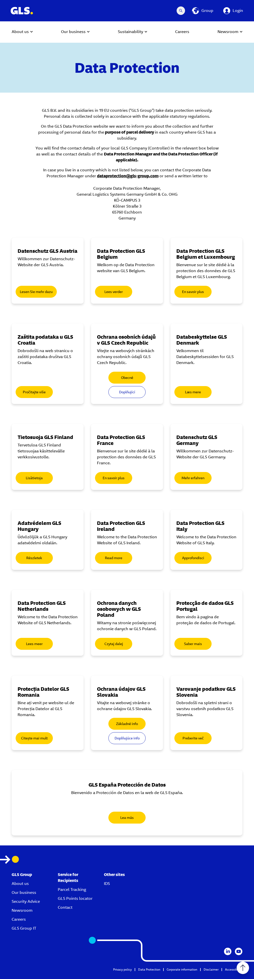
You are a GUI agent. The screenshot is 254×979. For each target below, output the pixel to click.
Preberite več (193, 738)
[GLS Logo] (21, 10)
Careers (19, 919)
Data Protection (149, 969)
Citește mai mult (34, 738)
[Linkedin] (227, 951)
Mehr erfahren (193, 478)
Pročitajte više (34, 392)
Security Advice (26, 901)
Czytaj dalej (113, 644)
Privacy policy (122, 969)
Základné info (127, 724)
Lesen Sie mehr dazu (36, 292)
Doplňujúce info (127, 738)
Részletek (34, 558)
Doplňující (127, 392)
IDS (107, 883)
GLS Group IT (24, 928)
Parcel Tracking (72, 889)
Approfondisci (193, 558)
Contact (65, 907)
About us (20, 883)
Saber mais (193, 644)
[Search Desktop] (181, 10)
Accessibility (233, 969)
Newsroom (22, 910)
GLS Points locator (75, 898)
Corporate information (182, 969)
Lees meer (34, 644)
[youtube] (238, 951)
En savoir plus (193, 292)
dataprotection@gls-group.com (128, 176)
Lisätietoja (34, 478)
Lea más (127, 817)
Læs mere (193, 392)
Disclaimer (211, 969)
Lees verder (113, 292)
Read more (113, 558)
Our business (24, 892)
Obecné (127, 377)
